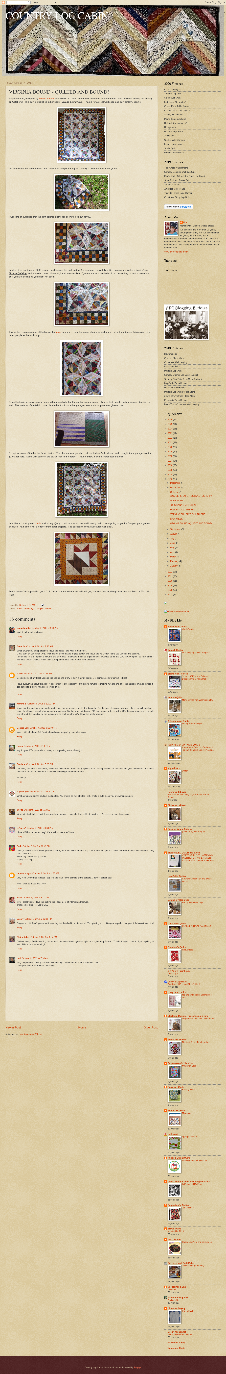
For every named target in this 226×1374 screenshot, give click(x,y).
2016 (170, 465)
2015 (170, 470)
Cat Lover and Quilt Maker (181, 1263)
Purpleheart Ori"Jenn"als (180, 1063)
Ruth (185, 222)
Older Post (151, 1027)
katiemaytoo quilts (177, 626)
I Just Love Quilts (177, 923)
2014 (170, 474)
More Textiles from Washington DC (197, 700)
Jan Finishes (188, 1208)
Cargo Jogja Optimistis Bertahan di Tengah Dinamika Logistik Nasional (198, 748)
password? (173, 1289)
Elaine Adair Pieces (178, 674)
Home (82, 1027)
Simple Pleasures (177, 1110)
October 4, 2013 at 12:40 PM (43, 728)
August (174, 534)
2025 (170, 424)
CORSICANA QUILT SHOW (183, 505)
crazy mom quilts (177, 992)
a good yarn (23, 791)
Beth (19, 846)
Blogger (137, 1367)
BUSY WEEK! (176, 519)
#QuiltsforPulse (189, 1066)
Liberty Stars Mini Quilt (192, 724)
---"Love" (21, 828)
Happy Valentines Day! (192, 902)
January (174, 566)
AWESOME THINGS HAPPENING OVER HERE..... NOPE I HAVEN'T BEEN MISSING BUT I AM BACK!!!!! (198, 858)
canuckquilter (24, 628)
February (174, 561)
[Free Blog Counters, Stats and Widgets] (165, 603)
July (172, 538)
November (175, 487)
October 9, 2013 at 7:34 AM (35, 958)
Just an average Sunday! (193, 1266)
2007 (170, 594)
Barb (19, 897)
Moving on (187, 1113)
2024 (170, 428)
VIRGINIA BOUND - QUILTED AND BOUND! (191, 523)
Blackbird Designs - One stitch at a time (188, 1016)
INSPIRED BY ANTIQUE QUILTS (184, 745)
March (173, 556)
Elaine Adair (23, 937)
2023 (170, 433)
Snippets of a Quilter (178, 1205)
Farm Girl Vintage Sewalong (194, 1160)
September (175, 529)
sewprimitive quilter (178, 1297)
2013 (170, 479)
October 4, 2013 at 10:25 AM (38, 673)
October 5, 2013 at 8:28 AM (40, 828)
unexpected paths (177, 1287)
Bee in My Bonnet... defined (180, 1334)
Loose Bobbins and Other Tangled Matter (189, 1181)
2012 (170, 572)
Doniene (21, 764)
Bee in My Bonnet (177, 1332)
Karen (20, 746)
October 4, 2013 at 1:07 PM (37, 746)
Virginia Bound (44, 608)
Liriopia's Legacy (176, 1308)
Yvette (20, 810)
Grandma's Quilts (177, 947)
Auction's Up (173, 1300)
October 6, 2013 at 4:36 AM (45, 873)
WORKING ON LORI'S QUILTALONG (187, 514)
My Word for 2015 (176, 1231)
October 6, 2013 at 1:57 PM (43, 937)
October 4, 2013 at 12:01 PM (41, 703)
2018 (170, 456)
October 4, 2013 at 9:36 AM (45, 628)
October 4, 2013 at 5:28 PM (39, 764)
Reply (19, 636)
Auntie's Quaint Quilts (179, 1158)
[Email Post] (42, 605)
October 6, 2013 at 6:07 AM (36, 897)
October (174, 492)
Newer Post (13, 1027)
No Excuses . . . (189, 950)
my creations (174, 1239)
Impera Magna (24, 873)
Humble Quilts (175, 697)
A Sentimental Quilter (179, 721)
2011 (170, 576)
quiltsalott (173, 1134)
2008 (170, 590)
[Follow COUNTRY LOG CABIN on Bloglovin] (178, 208)
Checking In (173, 973)
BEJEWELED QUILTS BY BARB (184, 852)
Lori (19, 958)
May (172, 547)
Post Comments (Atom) (30, 1034)
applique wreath (189, 1137)
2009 (170, 585)
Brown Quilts (174, 1228)
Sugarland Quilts (176, 1348)
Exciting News (188, 1089)
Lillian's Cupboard (177, 981)
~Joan (20, 673)
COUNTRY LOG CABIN (56, 15)
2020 (170, 447)
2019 (170, 451)
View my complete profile (176, 251)
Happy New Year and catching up (197, 1242)
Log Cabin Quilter (177, 876)
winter (185, 771)
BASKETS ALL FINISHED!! (183, 509)
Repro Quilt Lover (177, 792)
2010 (170, 581)
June (173, 543)
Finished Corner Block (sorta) (195, 1042)
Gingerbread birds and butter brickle (198, 1018)
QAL (33, 608)
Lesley (20, 919)
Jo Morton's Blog (176, 1342)
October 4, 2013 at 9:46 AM (39, 646)
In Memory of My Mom (192, 1184)
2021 (170, 442)
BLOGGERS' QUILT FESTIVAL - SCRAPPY (191, 496)
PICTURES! (187, 1311)
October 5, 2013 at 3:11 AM (43, 791)
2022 (170, 438)
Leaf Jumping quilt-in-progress (196, 652)
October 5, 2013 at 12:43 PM (36, 846)
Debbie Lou (23, 728)
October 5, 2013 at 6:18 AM (37, 810)
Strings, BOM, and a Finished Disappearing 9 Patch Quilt (195, 677)
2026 (170, 419)
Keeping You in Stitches (180, 829)
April (172, 552)
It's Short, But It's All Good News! (196, 926)
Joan (58, 332)
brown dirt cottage (177, 1039)
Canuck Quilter (175, 650)
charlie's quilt (188, 629)
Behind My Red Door (178, 900)
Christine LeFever (177, 805)
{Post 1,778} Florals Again (193, 831)
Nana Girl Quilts (176, 1087)
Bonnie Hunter (46, 98)
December (175, 483)
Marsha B (21, 703)
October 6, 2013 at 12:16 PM (38, 919)
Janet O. (21, 646)
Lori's (39, 523)
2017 (170, 461)
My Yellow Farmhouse (179, 971)
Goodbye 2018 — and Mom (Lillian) (184, 984)
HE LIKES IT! (176, 500)
